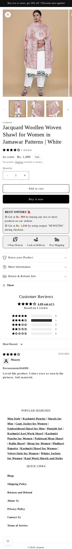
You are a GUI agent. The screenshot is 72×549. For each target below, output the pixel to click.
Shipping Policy (17, 484)
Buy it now (36, 199)
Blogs (10, 475)
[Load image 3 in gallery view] (54, 108)
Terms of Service (17, 525)
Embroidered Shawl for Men (26, 428)
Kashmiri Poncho (34, 418)
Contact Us (14, 517)
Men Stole (13, 418)
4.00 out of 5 (46, 304)
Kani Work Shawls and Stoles (43, 458)
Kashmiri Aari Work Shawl (25, 433)
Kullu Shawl (17, 443)
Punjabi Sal (54, 428)
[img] (11, 354)
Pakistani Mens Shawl (49, 438)
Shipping (19, 162)
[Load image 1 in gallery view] (17, 108)
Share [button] (10, 285)
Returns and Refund (19, 492)
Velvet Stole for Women (22, 453)
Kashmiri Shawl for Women (38, 448)
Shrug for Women (38, 443)
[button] (12, 150)
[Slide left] (4, 110)
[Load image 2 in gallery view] (36, 108)
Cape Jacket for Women (31, 423)
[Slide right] (68, 110)
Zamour (40, 547)
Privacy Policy (16, 509)
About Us (13, 500)
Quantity (7, 168)
